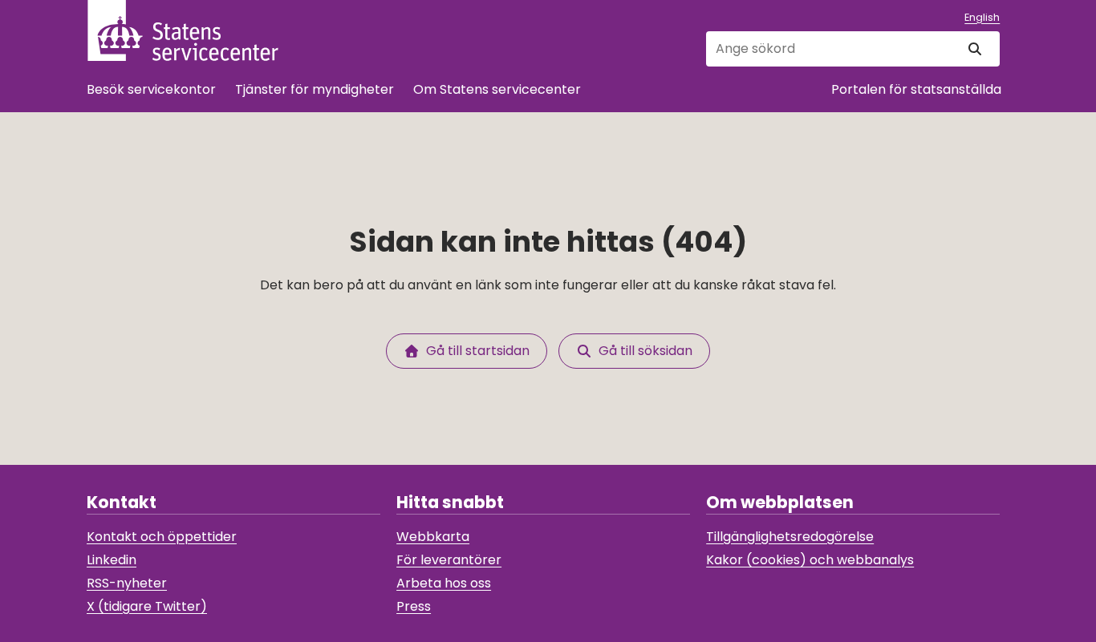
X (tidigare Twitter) (147, 606)
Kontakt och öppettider (162, 536)
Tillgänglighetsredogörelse (790, 536)
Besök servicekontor (151, 89)
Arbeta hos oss (443, 583)
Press (413, 606)
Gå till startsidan (475, 350)
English (982, 17)
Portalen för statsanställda (916, 89)
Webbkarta (432, 536)
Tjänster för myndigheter (314, 89)
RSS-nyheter (127, 583)
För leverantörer (448, 560)
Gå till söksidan (642, 350)
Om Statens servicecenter (497, 89)
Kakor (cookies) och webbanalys (810, 560)
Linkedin (111, 560)
